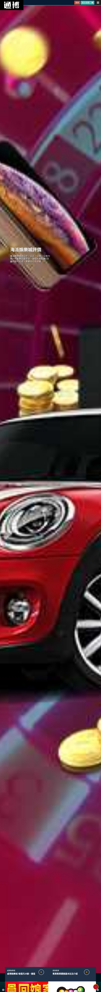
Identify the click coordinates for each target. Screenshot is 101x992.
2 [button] (98, 11)
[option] (50, 489)
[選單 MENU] (98, 2)
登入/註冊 (86, 3)
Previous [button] (3, 990)
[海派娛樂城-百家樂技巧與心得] (28, 972)
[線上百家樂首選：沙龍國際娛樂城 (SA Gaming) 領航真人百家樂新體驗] (73, 972)
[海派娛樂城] (11, 5)
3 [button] (98, 13)
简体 (77, 3)
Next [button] (98, 990)
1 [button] (98, 8)
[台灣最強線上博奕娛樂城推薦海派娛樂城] (50, 489)
